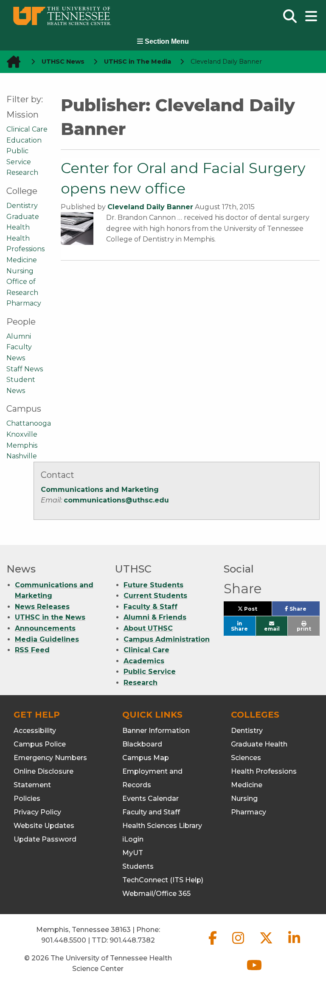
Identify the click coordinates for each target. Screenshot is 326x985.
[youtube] (254, 972)
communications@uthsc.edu (116, 500)
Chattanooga (28, 423)
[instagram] (239, 945)
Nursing (20, 271)
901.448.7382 (132, 940)
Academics (144, 661)
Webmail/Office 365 (156, 894)
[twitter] (267, 945)
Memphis (21, 445)
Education (24, 140)
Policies (27, 798)
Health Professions (264, 771)
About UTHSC (148, 628)
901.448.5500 (63, 940)
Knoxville (21, 434)
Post (257, 610)
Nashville (21, 456)
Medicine (21, 260)
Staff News (24, 369)
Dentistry (22, 206)
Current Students (155, 596)
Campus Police (40, 744)
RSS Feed (32, 650)
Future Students (153, 585)
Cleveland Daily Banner (150, 207)
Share (304, 610)
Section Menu (166, 41)
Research (22, 172)
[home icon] (11, 62)
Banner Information (156, 731)
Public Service (150, 672)
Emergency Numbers (50, 758)
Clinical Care (27, 129)
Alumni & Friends (155, 617)
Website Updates (44, 826)
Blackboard (142, 744)
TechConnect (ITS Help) (162, 880)
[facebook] (213, 945)
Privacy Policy (37, 812)
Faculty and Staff (151, 812)
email (272, 629)
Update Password (45, 839)
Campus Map (145, 758)
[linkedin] (294, 945)
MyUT (132, 853)
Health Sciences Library (162, 826)
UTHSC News (63, 61)
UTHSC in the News (50, 617)
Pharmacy (23, 303)
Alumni (18, 336)
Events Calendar (150, 798)
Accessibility (35, 731)
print (304, 629)
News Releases (42, 607)
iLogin (132, 839)
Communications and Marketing (100, 489)
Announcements (45, 628)
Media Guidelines (47, 639)
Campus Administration (167, 639)
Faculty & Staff (150, 607)
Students (138, 866)
